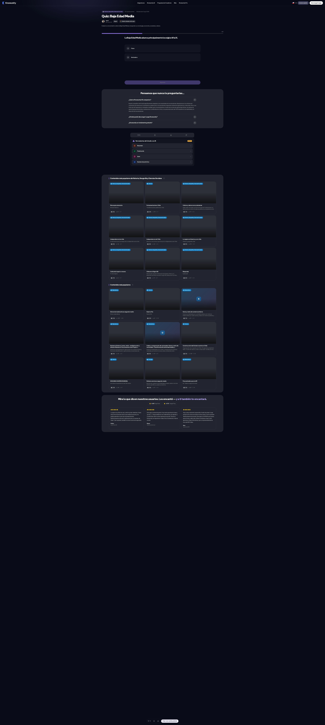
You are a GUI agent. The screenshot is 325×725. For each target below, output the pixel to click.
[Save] (155, 135)
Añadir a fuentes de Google (128, 21)
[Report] (186, 135)
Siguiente (162, 82)
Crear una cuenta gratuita (169, 721)
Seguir (115, 21)
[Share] (171, 135)
